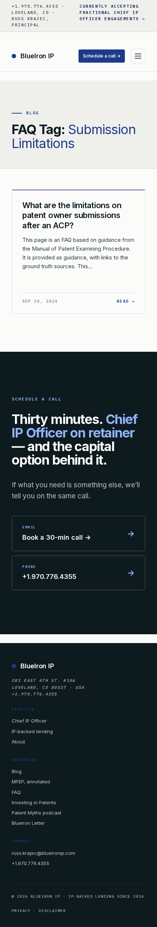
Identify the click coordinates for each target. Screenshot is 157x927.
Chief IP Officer (29, 721)
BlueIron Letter (28, 823)
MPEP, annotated (31, 781)
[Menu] (138, 56)
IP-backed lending (32, 731)
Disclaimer (52, 910)
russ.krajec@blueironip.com (43, 853)
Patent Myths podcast (36, 813)
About (18, 742)
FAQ (16, 792)
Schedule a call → (101, 56)
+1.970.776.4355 (30, 863)
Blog (17, 771)
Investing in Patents (34, 802)
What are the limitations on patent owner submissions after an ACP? (72, 215)
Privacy (21, 910)
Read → (126, 301)
